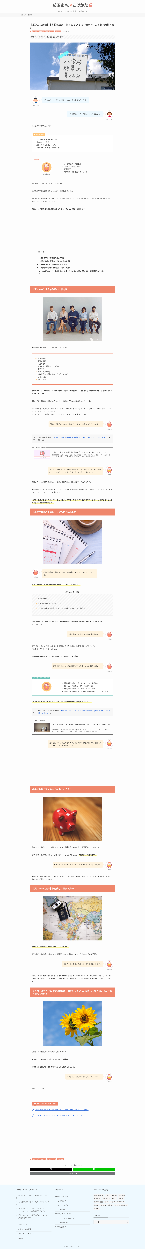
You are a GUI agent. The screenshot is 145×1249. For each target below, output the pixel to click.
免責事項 (21, 1238)
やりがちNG (98, 1195)
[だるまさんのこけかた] (72, 4)
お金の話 (62, 1201)
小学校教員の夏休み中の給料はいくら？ (53, 264)
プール (122, 1195)
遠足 (96, 1208)
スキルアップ (63, 1205)
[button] (51, 1169)
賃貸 (110, 1205)
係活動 (97, 1198)
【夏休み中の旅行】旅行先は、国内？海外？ (55, 268)
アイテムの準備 (111, 1195)
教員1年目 (34, 31)
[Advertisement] (72, 229)
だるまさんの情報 (24, 1229)
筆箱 (96, 1205)
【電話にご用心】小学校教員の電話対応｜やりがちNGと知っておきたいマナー (81, 437)
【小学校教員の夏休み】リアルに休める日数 (55, 261)
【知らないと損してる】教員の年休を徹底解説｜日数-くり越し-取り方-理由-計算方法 (81, 725)
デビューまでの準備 (66, 1218)
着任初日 (120, 1202)
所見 (114, 1198)
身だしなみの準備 (121, 1205)
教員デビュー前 (50, 31)
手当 (121, 1198)
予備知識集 (41, 31)
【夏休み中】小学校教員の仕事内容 (51, 258)
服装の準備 (98, 1202)
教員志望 (61, 1227)
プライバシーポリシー (26, 1234)
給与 (103, 1205)
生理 (112, 1202)
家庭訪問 (105, 1198)
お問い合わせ (23, 1224)
